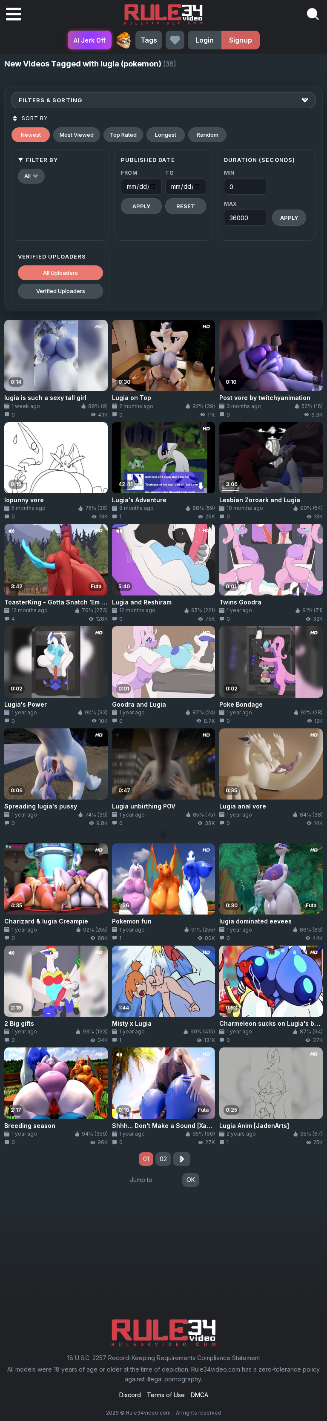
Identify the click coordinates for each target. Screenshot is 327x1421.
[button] (31, 176)
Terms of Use (166, 1394)
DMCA (199, 1394)
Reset (185, 206)
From (129, 173)
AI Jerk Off (90, 40)
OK (190, 1179)
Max (230, 204)
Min (229, 173)
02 (163, 1158)
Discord (130, 1394)
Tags (149, 40)
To (169, 173)
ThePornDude (123, 40)
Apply (141, 206)
